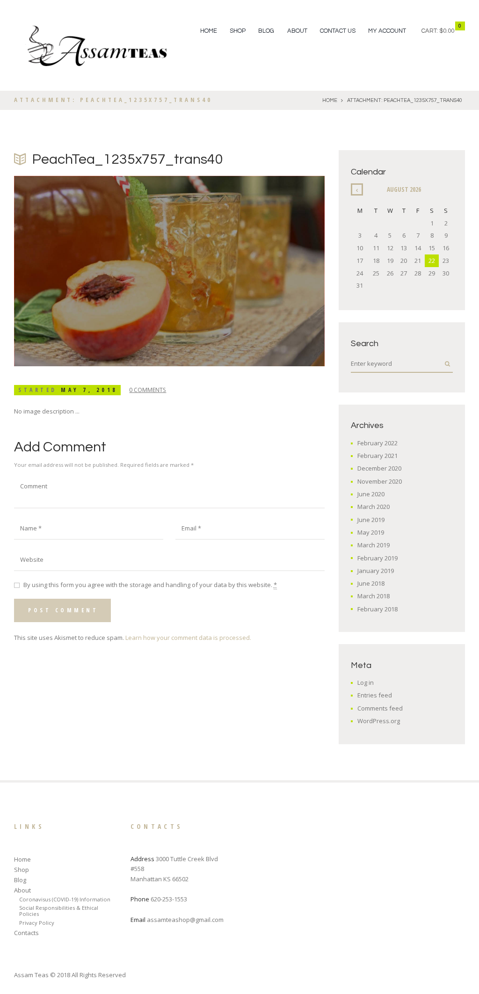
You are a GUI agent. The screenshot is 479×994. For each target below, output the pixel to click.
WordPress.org (378, 721)
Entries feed (374, 695)
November (379, 481)
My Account (387, 31)
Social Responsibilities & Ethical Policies (58, 910)
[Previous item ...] (91, 271)
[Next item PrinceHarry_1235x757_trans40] (247, 271)
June (371, 494)
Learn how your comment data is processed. (188, 637)
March (373, 506)
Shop (21, 869)
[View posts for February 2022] (357, 189)
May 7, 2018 (89, 390)
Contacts (26, 933)
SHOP (238, 31)
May (370, 532)
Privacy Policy (36, 922)
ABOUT (297, 31)
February (377, 443)
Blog (20, 880)
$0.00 (446, 31)
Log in (365, 682)
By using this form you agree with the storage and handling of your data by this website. (150, 584)
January (375, 570)
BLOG (266, 31)
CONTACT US (338, 31)
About (22, 890)
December (379, 468)
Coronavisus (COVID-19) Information (64, 899)
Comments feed (380, 708)
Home (208, 31)
